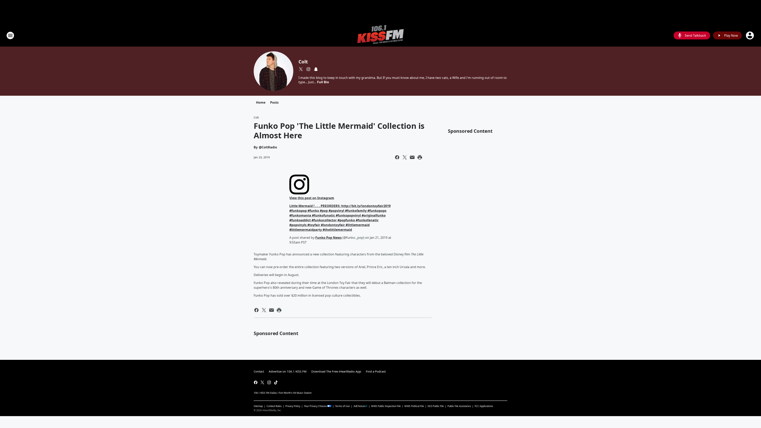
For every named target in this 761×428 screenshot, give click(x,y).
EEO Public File (436, 406)
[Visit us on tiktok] (275, 382)
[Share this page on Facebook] (397, 157)
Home (260, 102)
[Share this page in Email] (412, 157)
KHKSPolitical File (414, 406)
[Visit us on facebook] (255, 382)
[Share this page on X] (404, 157)
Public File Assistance (459, 406)
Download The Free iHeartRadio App (336, 371)
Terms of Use (342, 406)
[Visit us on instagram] (308, 69)
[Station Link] (380, 35)
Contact (259, 371)
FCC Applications (484, 406)
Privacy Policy (292, 406)
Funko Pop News (328, 237)
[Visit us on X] (300, 69)
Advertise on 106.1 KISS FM (288, 371)
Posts (274, 102)
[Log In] (750, 35)
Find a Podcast (376, 371)
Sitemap (258, 406)
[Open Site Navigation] (10, 35)
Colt (303, 61)
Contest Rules (274, 406)
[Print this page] (420, 157)
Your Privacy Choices (315, 406)
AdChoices (359, 406)
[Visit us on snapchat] (316, 69)
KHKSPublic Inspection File (386, 406)
